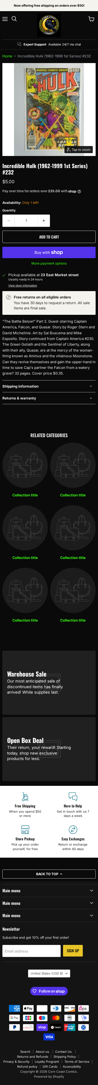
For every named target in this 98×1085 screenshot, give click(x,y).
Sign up (73, 950)
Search (25, 1051)
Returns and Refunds (32, 1056)
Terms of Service (76, 1061)
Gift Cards (50, 1066)
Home (7, 56)
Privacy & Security (16, 1061)
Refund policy (27, 1066)
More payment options (49, 263)
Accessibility (72, 1066)
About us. (43, 1051)
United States (47, 973)
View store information (22, 285)
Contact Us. (64, 1051)
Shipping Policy (65, 1056)
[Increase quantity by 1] (44, 221)
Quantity (9, 210)
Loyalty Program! (47, 1061)
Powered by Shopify (49, 1076)
